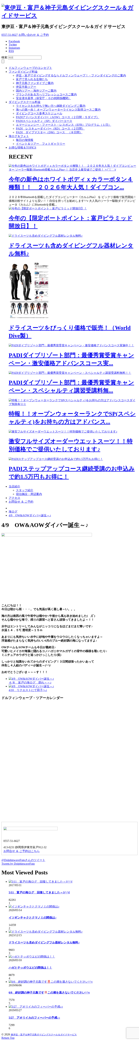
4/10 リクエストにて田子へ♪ (28, 690)
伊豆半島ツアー (26, 86)
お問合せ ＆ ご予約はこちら (21, 851)
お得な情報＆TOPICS (22, 147)
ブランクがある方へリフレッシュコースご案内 (46, 94)
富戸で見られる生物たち (32, 79)
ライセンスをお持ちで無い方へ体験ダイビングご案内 (50, 105)
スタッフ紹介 (24, 490)
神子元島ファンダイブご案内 (35, 83)
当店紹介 (14, 486)
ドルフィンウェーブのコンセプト (30, 67)
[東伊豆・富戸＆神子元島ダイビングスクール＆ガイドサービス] (69, 15)
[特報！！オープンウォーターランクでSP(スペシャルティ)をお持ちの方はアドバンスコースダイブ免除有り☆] (73, 404)
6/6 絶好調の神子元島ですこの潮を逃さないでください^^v (49, 992)
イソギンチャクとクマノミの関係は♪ (32, 917)
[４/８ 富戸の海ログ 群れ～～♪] (31, 678)
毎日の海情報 (24, 139)
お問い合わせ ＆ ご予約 (33, 34)
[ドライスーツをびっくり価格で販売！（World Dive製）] (30, 318)
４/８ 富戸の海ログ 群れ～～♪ (30, 682)
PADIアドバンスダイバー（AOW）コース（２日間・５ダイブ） (57, 117)
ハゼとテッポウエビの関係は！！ (30, 967)
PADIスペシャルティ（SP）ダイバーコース (44, 120)
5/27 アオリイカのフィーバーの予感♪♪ (34, 1017)
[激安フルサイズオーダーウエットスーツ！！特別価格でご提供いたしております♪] (63, 431)
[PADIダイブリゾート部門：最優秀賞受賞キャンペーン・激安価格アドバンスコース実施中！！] (71, 345)
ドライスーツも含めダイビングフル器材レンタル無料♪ (44, 942)
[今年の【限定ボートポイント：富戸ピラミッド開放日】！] (48, 208)
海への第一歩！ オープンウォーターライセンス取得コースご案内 (58, 109)
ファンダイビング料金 (23, 71)
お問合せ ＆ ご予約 (21, 501)
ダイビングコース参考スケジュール (39, 113)
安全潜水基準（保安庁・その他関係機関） (43, 98)
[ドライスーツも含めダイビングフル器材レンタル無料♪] (46, 235)
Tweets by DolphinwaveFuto (18, 863)
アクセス (14, 497)
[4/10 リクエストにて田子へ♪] (31, 686)
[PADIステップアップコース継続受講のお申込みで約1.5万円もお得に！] (56, 459)
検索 (4, 57)
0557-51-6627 (9, 34)
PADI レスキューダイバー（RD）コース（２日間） (50, 128)
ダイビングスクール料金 (25, 102)
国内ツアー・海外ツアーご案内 (36, 90)
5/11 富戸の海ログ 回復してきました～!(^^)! (39, 892)
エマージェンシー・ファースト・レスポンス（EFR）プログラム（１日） (63, 124)
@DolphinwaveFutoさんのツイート (23, 860)
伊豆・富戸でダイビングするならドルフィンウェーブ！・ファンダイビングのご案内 (71, 75)
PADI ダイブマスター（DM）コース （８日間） (49, 132)
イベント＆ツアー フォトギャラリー (40, 143)
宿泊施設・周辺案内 (29, 494)
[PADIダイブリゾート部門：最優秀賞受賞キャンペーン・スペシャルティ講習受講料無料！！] (70, 372)
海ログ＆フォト (19, 136)
